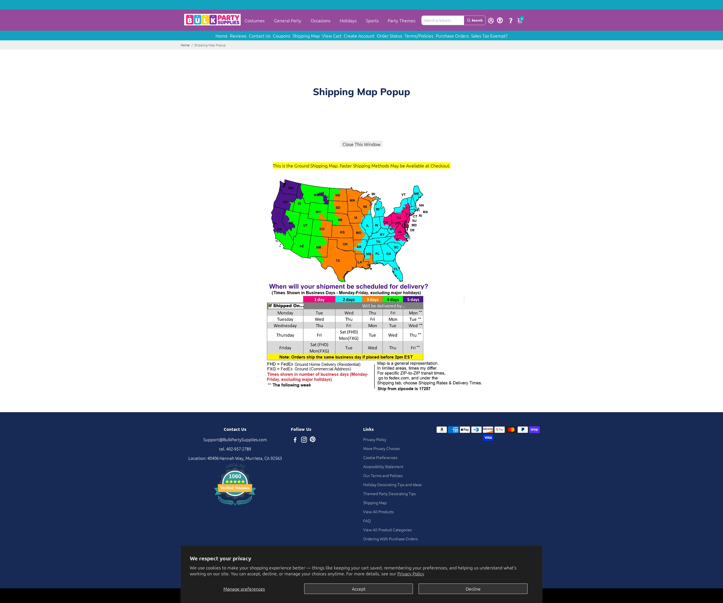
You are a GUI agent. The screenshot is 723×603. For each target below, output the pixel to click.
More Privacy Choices (381, 448)
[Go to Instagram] (304, 440)
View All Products (378, 511)
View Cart (331, 35)
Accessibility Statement (383, 466)
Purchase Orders (452, 35)
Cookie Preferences (380, 457)
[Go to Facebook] (295, 440)
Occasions (320, 20)
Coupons (281, 35)
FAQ (367, 520)
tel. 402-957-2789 (235, 449)
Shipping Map (306, 35)
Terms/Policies (419, 35)
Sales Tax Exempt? (489, 35)
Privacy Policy (410, 573)
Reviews (238, 35)
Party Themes (401, 20)
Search (477, 20)
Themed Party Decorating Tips (389, 493)
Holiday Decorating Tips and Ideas (392, 484)
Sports (372, 20)
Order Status (389, 35)
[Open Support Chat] (511, 20)
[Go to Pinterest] (312, 440)
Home (221, 35)
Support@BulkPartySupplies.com (235, 439)
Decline (473, 588)
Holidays (348, 20)
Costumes (255, 20)
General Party (287, 20)
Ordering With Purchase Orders (390, 538)
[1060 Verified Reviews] (235, 506)
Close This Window (361, 144)
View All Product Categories (387, 529)
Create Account (359, 35)
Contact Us (260, 35)
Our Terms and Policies (383, 475)
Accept (358, 588)
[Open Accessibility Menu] (500, 20)
